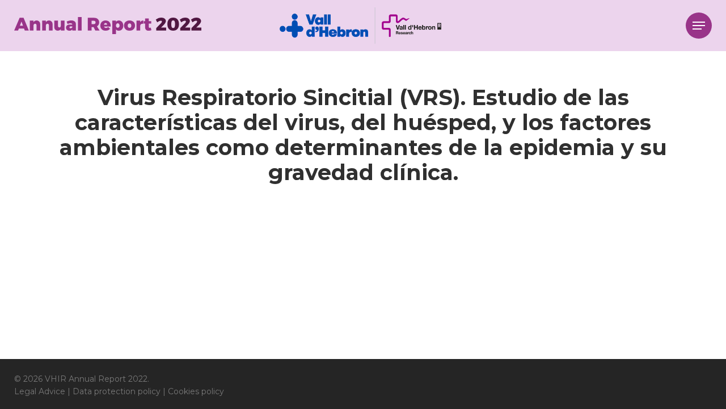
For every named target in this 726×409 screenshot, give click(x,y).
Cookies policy (196, 391)
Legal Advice (39, 391)
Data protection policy (117, 391)
